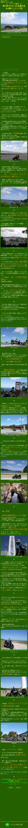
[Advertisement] (14, 53)
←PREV (10, 787)
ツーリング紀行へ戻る (16, 824)
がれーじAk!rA (4, 0)
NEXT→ (18, 787)
